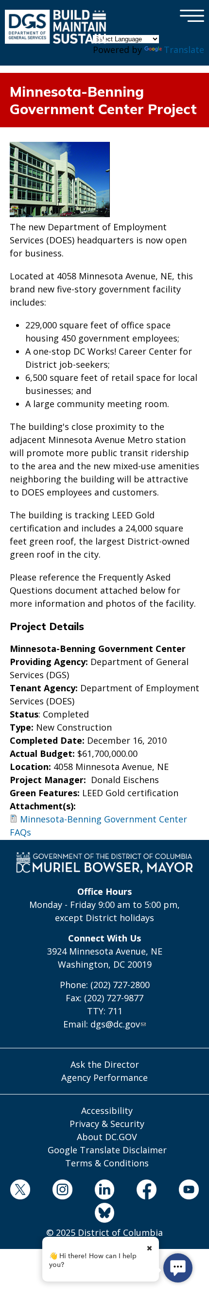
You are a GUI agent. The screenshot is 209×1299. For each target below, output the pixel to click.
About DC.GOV (107, 1137)
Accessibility (107, 1110)
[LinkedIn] (104, 1191)
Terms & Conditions (107, 1163)
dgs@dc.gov (115, 1024)
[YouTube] (189, 1191)
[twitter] (20, 1191)
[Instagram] (62, 1191)
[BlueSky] (104, 1214)
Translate (184, 49)
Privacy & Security (107, 1123)
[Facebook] (147, 1191)
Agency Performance (104, 1077)
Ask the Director (104, 1064)
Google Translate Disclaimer (107, 1150)
